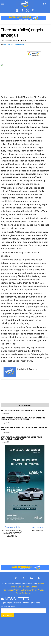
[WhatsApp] (23, 54)
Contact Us (26, 593)
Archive (17, 590)
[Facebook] (22, 10)
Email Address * (8, 606)
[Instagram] (17, 10)
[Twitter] (27, 10)
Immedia (42, 583)
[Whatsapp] (32, 10)
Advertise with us (29, 590)
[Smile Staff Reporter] (10, 372)
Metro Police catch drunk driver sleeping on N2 (22, 410)
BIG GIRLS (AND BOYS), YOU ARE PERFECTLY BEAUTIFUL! (12, 533)
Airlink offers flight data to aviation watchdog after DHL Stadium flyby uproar (23, 419)
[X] (17, 54)
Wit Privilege (37, 530)
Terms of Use (15, 587)
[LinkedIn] (31, 578)
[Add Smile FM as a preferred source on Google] (34, 55)
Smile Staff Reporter (13, 45)
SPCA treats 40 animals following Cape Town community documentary (21, 438)
